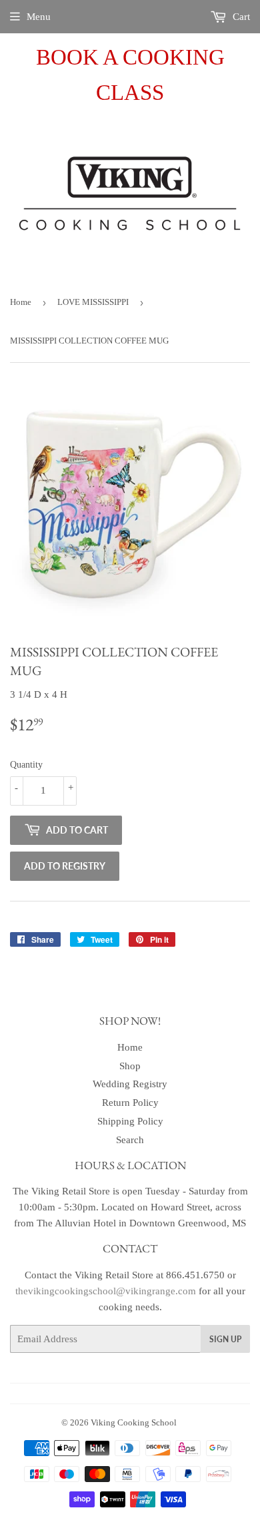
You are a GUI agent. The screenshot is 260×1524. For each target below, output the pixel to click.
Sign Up (225, 1339)
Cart (240, 16)
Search (130, 1140)
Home (20, 302)
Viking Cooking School (134, 1422)
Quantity (26, 765)
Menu (39, 16)
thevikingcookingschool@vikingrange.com (105, 1291)
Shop (130, 1066)
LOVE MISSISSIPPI (93, 302)
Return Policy (130, 1102)
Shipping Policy (130, 1121)
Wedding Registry (130, 1084)
